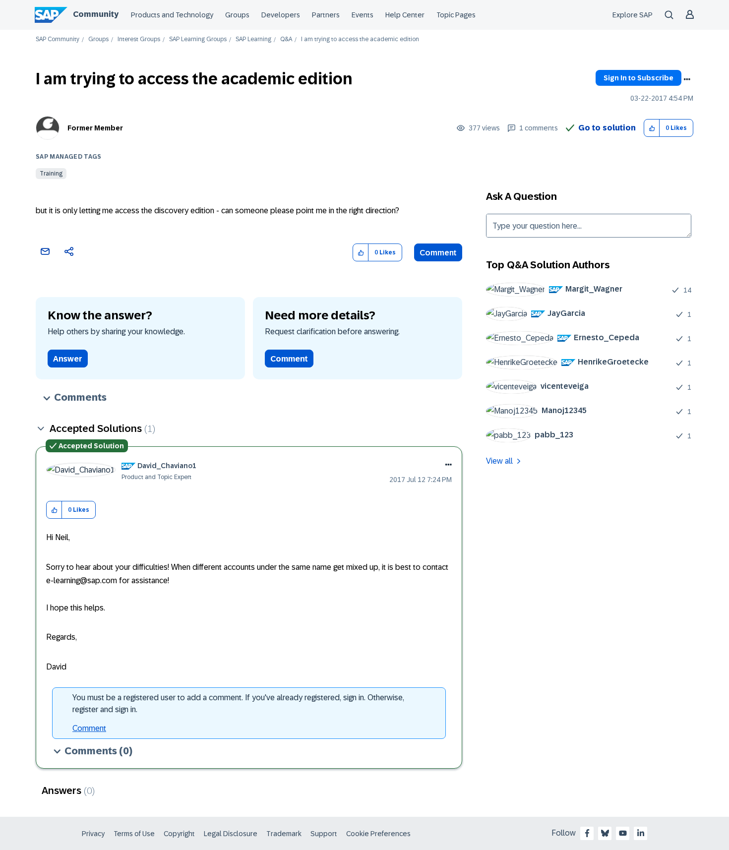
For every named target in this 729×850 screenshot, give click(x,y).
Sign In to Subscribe (638, 78)
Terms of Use (134, 834)
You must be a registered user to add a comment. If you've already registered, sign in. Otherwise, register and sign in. (238, 703)
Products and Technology (172, 15)
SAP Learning (253, 39)
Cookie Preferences (378, 834)
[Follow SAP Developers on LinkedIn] (641, 833)
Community (96, 14)
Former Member (95, 128)
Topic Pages (456, 15)
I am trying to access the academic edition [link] (360, 39)
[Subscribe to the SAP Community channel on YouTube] (623, 833)
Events (362, 15)
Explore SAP (632, 15)
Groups (237, 15)
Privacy (93, 834)
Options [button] (687, 79)
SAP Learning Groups (198, 39)
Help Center (405, 15)
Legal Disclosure (230, 834)
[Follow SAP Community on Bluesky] (605, 833)
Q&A (286, 39)
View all (499, 461)
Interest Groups (139, 39)
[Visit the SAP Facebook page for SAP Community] (587, 833)
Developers (280, 15)
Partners (326, 15)
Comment (438, 252)
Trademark (284, 834)
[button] (652, 128)
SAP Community (57, 39)
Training (51, 173)
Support (323, 834)
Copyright (179, 834)
